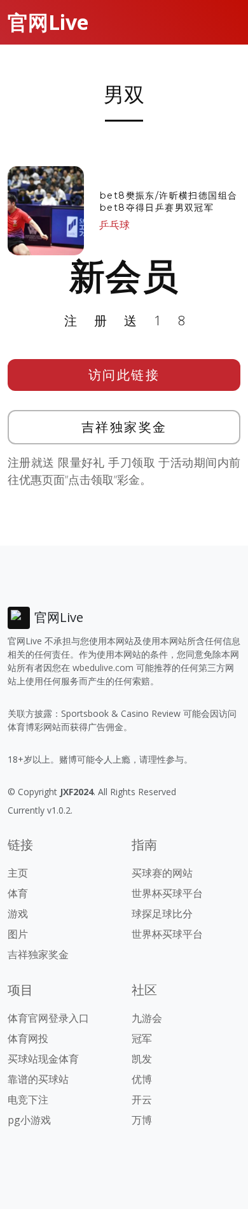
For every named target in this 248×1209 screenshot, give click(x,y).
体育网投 (28, 1038)
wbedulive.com (103, 667)
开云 (142, 1099)
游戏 (18, 914)
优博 (142, 1079)
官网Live (48, 22)
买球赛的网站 (162, 873)
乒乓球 (114, 225)
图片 (18, 934)
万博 (142, 1120)
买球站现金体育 (43, 1059)
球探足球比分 (162, 914)
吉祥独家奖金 (124, 426)
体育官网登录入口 (48, 1018)
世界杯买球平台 (167, 893)
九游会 (147, 1018)
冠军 (142, 1038)
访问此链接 (124, 374)
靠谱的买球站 (38, 1079)
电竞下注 (28, 1099)
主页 (18, 873)
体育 (18, 893)
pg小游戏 (29, 1120)
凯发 (142, 1059)
